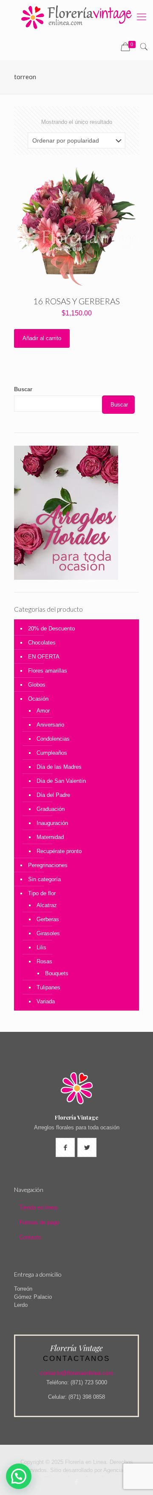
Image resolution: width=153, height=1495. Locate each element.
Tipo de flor (42, 893)
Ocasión (38, 699)
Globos (36, 685)
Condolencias (53, 739)
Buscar (23, 389)
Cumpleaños (52, 753)
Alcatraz (47, 905)
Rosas (44, 961)
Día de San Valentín (61, 781)
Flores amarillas (47, 670)
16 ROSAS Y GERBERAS (76, 301)
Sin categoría (44, 879)
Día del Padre (53, 795)
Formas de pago (39, 1222)
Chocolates (42, 642)
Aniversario (50, 725)
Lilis (41, 947)
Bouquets (56, 973)
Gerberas (48, 919)
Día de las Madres (59, 767)
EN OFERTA (44, 656)
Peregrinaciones (48, 865)
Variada (46, 1001)
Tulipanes (48, 987)
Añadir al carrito (42, 338)
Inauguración (52, 823)
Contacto (30, 1237)
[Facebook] (76, 1482)
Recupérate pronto (59, 851)
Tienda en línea (38, 1207)
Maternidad (50, 837)
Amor (43, 710)
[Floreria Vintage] (76, 17)
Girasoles (48, 933)
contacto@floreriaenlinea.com (76, 1373)
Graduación (51, 809)
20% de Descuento (51, 628)
